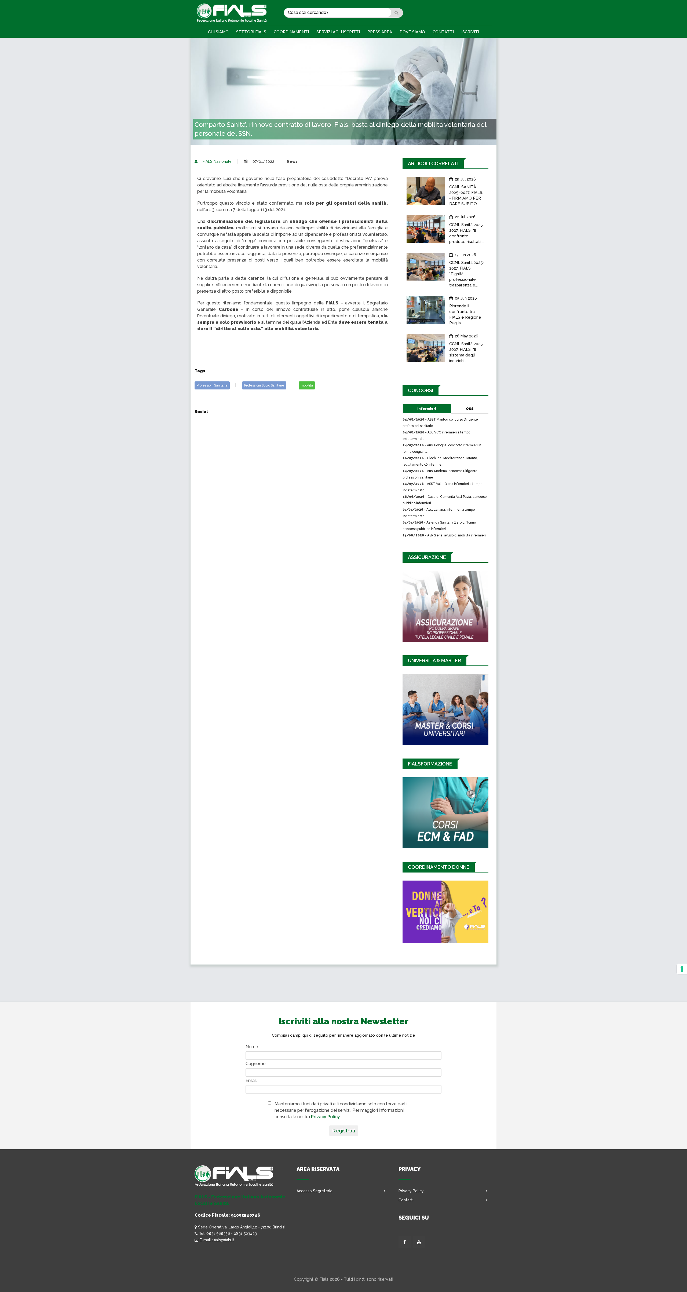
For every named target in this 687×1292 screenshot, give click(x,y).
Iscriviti (470, 32)
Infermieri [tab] (426, 409)
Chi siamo (218, 32)
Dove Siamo (412, 32)
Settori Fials (251, 32)
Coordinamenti (291, 32)
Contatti (443, 32)
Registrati (343, 1130)
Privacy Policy (325, 1116)
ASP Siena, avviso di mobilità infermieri (456, 535)
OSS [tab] (470, 409)
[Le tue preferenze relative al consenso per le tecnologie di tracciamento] (682, 969)
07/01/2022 (262, 161)
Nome (252, 1046)
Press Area (379, 32)
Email (251, 1080)
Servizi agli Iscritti (338, 32)
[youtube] (419, 1242)
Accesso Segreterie (314, 1191)
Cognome (256, 1063)
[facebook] (405, 1242)
